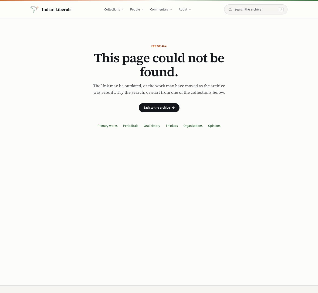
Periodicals (130, 126)
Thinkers (172, 126)
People (135, 9)
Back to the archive (159, 107)
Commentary (159, 9)
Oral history (152, 126)
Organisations (193, 126)
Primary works (108, 126)
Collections (112, 9)
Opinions (214, 126)
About (183, 9)
